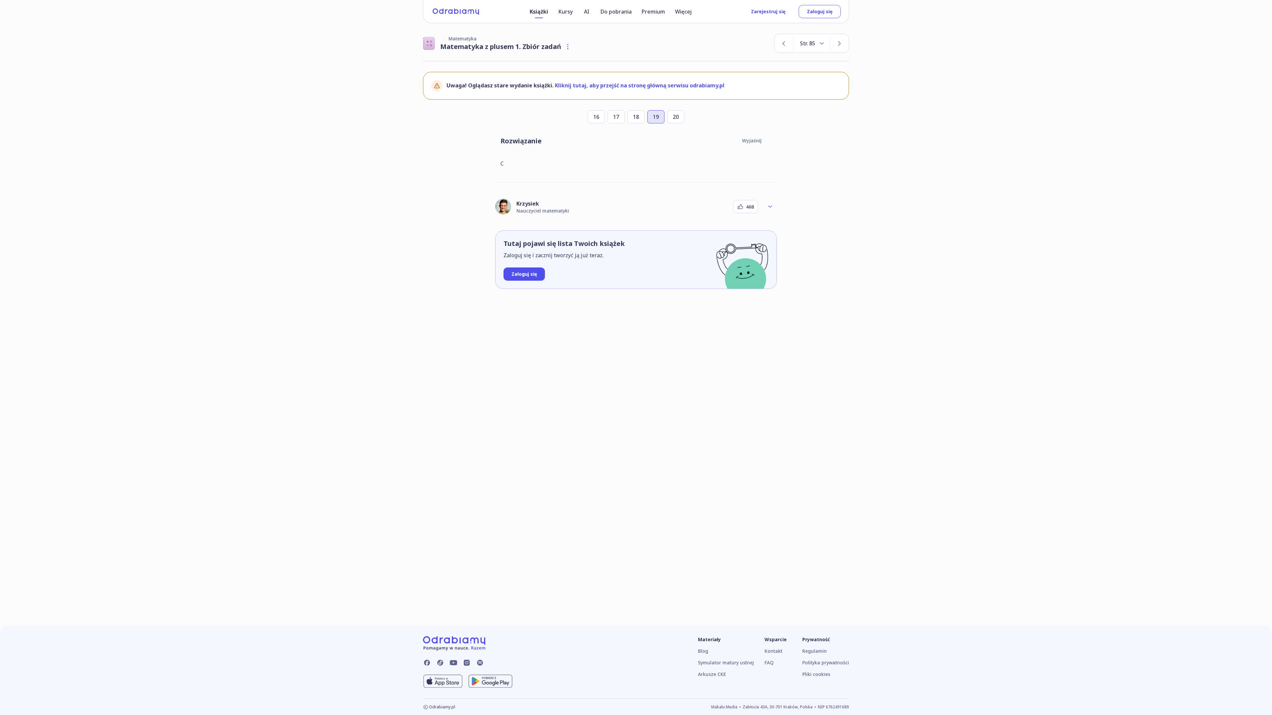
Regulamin (814, 651)
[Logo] (455, 11)
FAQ (769, 662)
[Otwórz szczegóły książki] (568, 47)
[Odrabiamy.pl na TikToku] (440, 663)
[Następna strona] (839, 43)
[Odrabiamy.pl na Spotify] (480, 663)
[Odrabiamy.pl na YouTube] (453, 663)
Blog (703, 651)
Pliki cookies (816, 674)
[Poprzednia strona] (784, 43)
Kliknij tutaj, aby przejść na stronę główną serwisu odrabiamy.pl (639, 85)
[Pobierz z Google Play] (490, 681)
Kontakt (773, 651)
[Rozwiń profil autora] (770, 206)
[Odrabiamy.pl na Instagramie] (467, 663)
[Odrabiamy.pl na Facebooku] (427, 663)
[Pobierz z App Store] (443, 681)
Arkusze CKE (712, 674)
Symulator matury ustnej (726, 662)
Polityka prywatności (825, 662)
